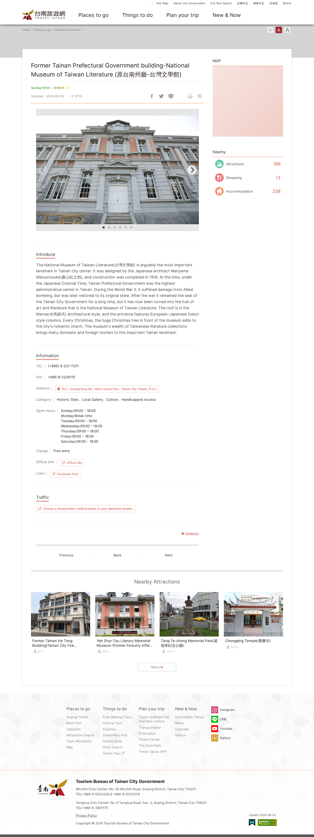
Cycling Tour (112, 723)
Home (26, 29)
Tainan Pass (112, 753)
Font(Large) (287, 30)
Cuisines (109, 729)
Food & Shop (112, 741)
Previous (66, 555)
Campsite (73, 729)
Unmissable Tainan (189, 717)
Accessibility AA (267, 822)
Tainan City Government (189, 3)
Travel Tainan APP (152, 752)
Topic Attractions (79, 741)
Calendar (182, 729)
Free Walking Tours (117, 717)
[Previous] (43, 170)
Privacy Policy (86, 815)
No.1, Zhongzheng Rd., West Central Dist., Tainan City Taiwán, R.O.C (109, 389)
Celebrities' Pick (115, 735)
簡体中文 (258, 3)
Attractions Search (67, 29)
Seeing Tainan (77, 717)
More (155, 667)
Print (190, 96)
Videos (180, 735)
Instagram (227, 710)
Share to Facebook (151, 96)
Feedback (199, 96)
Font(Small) (270, 30)
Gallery (225, 738)
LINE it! (171, 96)
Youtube (226, 728)
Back (118, 555)
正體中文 (242, 3)
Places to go (93, 15)
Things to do (137, 15)
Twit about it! (161, 96)
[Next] (192, 170)
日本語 (273, 3)
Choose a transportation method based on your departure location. (88, 508)
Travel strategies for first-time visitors (154, 719)
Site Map (162, 3)
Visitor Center (149, 739)
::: (152, 3)
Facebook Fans (67, 474)
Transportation (150, 727)
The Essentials (150, 745)
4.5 (67, 87)
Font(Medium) (279, 30)
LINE (223, 719)
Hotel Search (112, 747)
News (179, 723)
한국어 (287, 3)
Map (69, 747)
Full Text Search (221, 3)
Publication (147, 733)
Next (169, 555)
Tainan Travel (43, 15)
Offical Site (74, 462)
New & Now (227, 15)
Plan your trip (182, 15)
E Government (252, 822)
